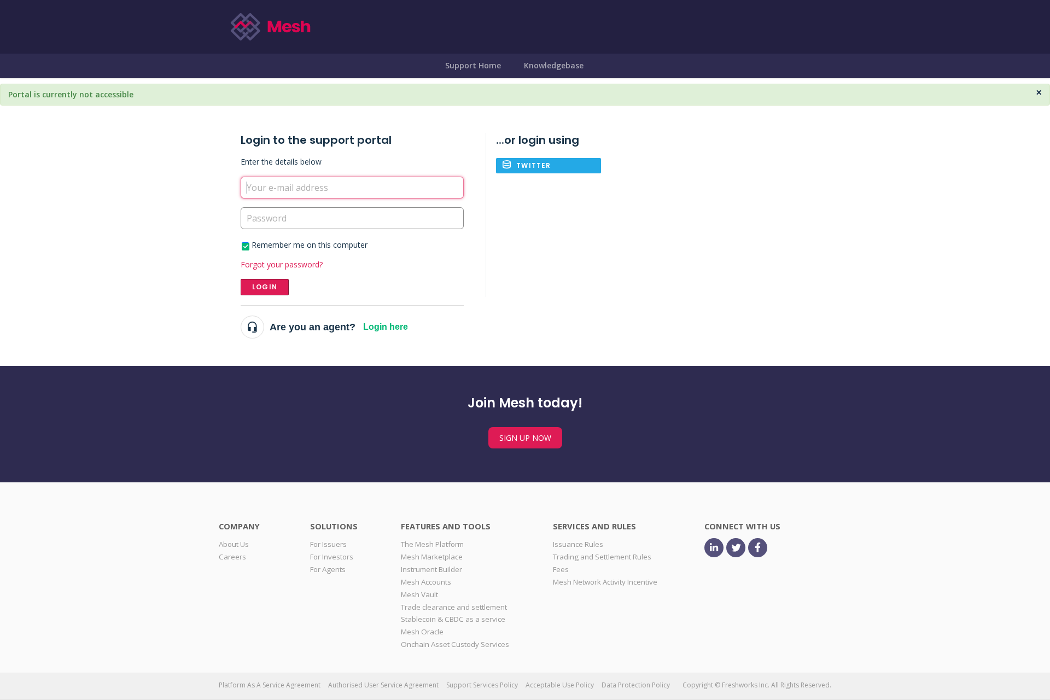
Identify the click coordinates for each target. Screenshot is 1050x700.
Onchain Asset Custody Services (455, 644)
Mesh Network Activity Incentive (605, 582)
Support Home (473, 65)
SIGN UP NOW (525, 438)
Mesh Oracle (422, 632)
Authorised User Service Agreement (383, 685)
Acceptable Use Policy (560, 685)
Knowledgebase (554, 65)
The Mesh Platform (432, 544)
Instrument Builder (431, 569)
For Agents (328, 569)
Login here (385, 326)
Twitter (533, 165)
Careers (232, 557)
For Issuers (328, 544)
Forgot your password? (282, 264)
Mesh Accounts (426, 582)
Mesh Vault (419, 594)
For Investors (331, 557)
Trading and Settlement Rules (602, 557)
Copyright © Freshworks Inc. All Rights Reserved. (756, 685)
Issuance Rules (578, 544)
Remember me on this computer (310, 245)
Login (264, 286)
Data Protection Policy (636, 685)
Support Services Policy (482, 685)
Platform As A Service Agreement (269, 685)
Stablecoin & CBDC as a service (453, 619)
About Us (234, 544)
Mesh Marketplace (432, 557)
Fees (561, 569)
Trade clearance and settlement (454, 607)
